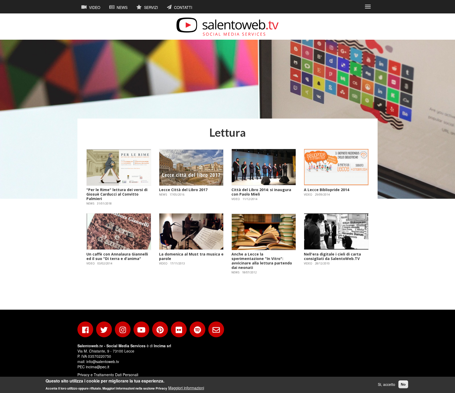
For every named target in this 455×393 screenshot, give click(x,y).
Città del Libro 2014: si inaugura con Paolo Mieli (261, 192)
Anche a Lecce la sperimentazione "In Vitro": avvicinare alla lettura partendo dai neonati (261, 261)
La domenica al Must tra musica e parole (191, 256)
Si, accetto (386, 384)
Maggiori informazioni (186, 387)
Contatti (182, 7)
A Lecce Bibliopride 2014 (326, 189)
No (403, 384)
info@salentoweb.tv (102, 361)
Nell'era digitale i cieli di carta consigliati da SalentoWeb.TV (332, 256)
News (121, 7)
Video (94, 7)
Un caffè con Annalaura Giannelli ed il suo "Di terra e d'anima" (117, 256)
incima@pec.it (97, 366)
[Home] (227, 26)
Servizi (150, 7)
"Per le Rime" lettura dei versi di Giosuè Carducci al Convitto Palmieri (116, 194)
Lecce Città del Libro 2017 (183, 189)
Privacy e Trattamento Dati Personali (107, 374)
